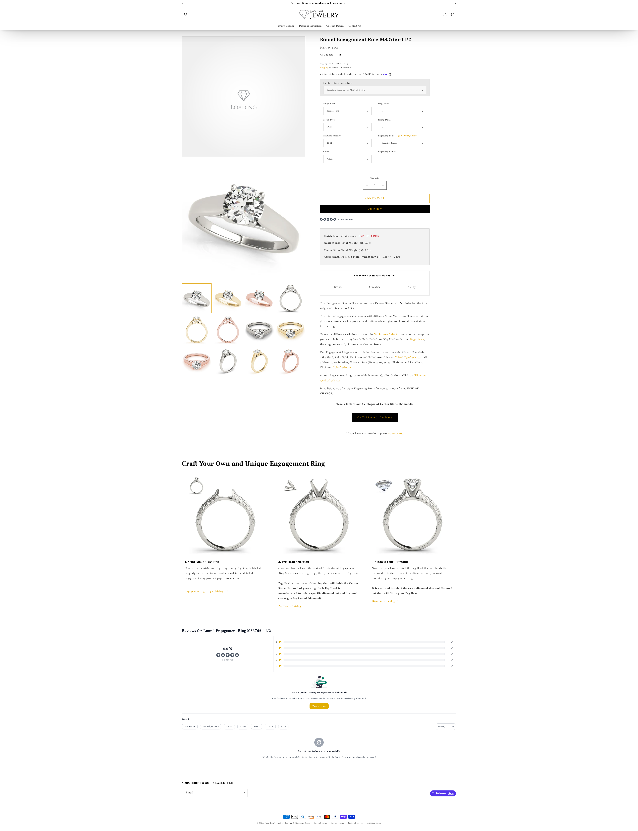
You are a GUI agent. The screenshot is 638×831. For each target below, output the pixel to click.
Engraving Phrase (387, 152)
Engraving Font (397, 136)
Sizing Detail (384, 120)
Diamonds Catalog (383, 601)
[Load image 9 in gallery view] (196, 361)
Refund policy (320, 823)
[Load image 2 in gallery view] (228, 298)
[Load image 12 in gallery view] (290, 361)
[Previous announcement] (183, 3)
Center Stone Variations (338, 83)
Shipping (324, 67)
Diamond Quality (332, 136)
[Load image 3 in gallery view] (259, 298)
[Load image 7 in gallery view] (259, 329)
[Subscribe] (244, 793)
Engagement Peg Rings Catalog (204, 591)
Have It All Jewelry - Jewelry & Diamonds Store (287, 823)
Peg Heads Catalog (289, 606)
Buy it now (375, 208)
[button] (186, 14)
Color (326, 152)
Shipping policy (374, 823)
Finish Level (329, 104)
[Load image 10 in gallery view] (228, 361)
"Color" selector (341, 367)
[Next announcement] (455, 3)
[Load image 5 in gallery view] (196, 329)
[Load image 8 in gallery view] (290, 329)
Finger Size (383, 104)
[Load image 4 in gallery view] (290, 298)
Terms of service (355, 823)
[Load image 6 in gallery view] (228, 329)
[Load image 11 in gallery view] (259, 361)
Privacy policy (337, 823)
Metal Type (329, 120)
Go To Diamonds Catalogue (374, 417)
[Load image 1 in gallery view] (196, 298)
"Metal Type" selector (408, 357)
